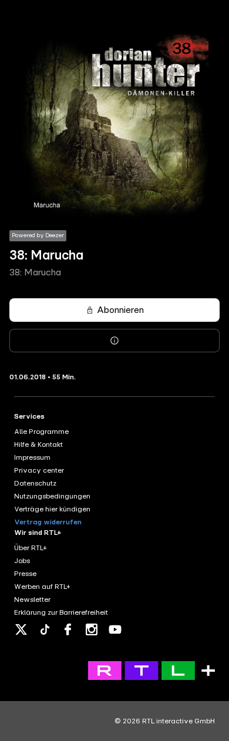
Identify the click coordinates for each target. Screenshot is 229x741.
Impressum (32, 457)
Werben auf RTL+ (42, 586)
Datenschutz (35, 483)
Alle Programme (41, 431)
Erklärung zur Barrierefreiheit (61, 612)
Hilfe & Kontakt (38, 444)
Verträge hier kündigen (52, 509)
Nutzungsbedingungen (52, 496)
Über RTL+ (30, 547)
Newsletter (32, 599)
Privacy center (39, 470)
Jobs (22, 560)
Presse (25, 573)
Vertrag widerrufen (48, 522)
